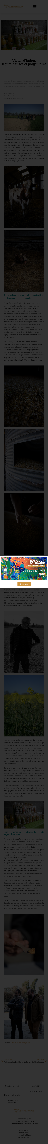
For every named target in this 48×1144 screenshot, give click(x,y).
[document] (24, 572)
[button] (45, 559)
